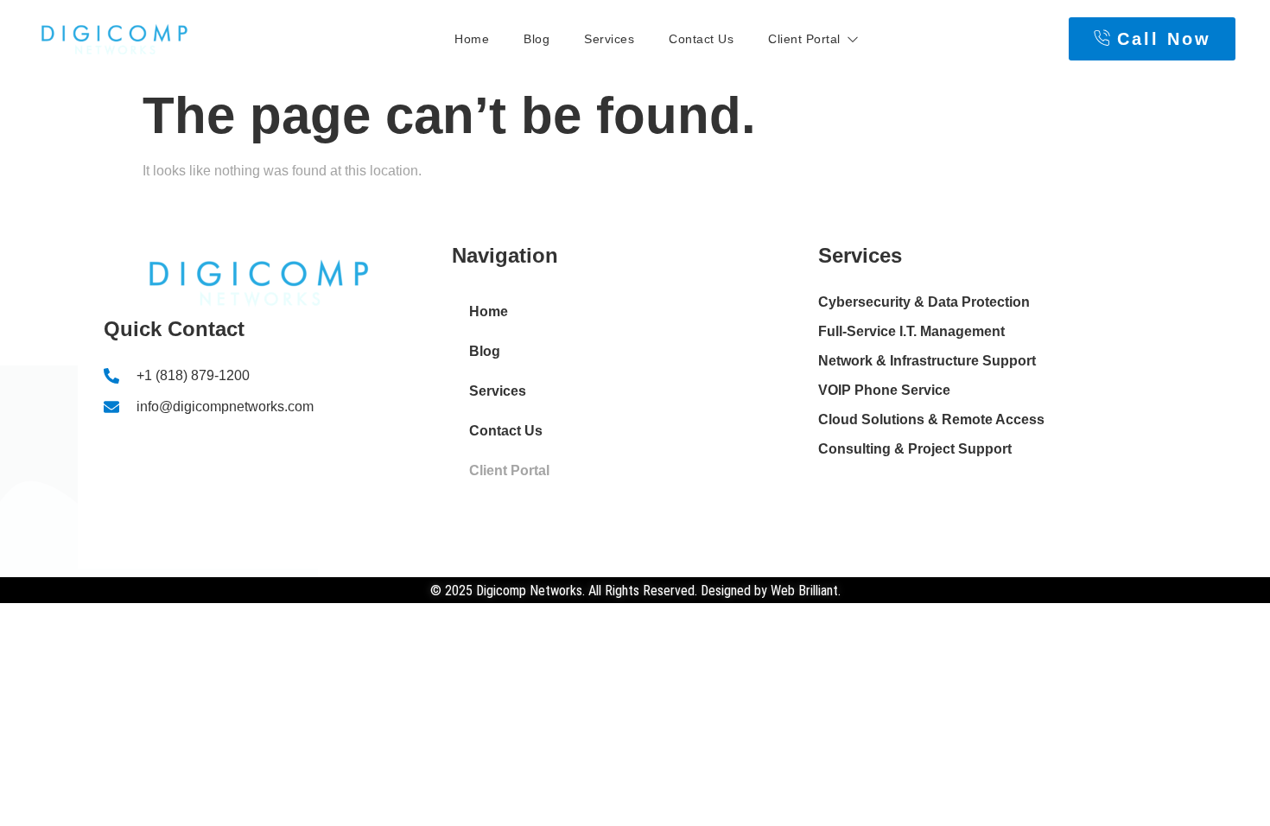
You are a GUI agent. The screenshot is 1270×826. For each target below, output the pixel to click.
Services (609, 39)
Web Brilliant (804, 590)
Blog (536, 39)
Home (471, 39)
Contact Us (701, 39)
